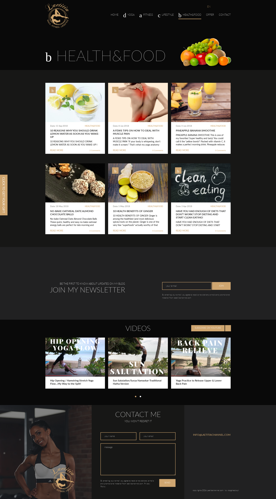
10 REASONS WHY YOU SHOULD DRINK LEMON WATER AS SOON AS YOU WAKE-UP (74, 133)
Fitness (148, 14)
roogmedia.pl (233, 490)
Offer (210, 14)
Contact (225, 14)
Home (114, 14)
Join (221, 286)
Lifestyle (168, 14)
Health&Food (92, 126)
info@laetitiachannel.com (211, 435)
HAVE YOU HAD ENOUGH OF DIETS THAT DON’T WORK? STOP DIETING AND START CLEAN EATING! (201, 214)
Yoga (130, 14)
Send (167, 483)
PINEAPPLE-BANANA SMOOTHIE (195, 130)
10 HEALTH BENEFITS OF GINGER (133, 211)
